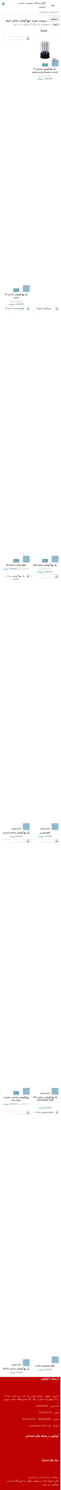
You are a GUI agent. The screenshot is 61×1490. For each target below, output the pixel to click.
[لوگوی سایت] (30, 5)
